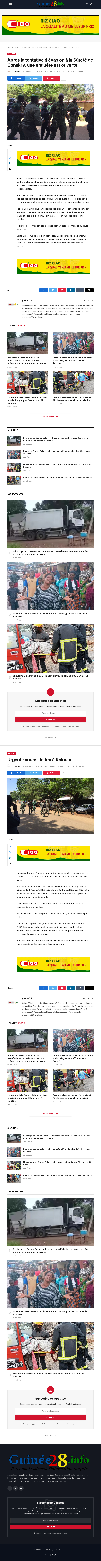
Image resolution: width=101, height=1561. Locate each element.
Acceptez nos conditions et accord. (52, 1533)
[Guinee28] (50, 4)
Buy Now (55, 1555)
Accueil (10, 47)
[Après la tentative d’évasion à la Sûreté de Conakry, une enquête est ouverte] (50, 112)
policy (59, 1533)
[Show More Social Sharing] (63, 78)
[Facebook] (10, 152)
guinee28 (18, 71)
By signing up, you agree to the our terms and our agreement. (51, 726)
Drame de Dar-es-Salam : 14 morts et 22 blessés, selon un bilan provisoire (72, 399)
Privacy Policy (66, 726)
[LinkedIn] (10, 163)
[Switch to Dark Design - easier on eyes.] (87, 4)
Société (18, 47)
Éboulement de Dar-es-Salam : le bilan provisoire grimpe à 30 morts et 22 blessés (27, 400)
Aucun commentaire (66, 71)
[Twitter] (10, 157)
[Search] (91, 4)
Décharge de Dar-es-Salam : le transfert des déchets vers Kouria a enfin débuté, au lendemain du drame (26, 361)
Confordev (63, 1550)
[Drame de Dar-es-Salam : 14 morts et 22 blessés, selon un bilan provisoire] (73, 382)
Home (47, 1555)
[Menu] (10, 4)
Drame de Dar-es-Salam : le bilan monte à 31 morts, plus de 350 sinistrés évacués (73, 361)
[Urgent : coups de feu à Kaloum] (50, 806)
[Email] (10, 168)
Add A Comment (50, 416)
